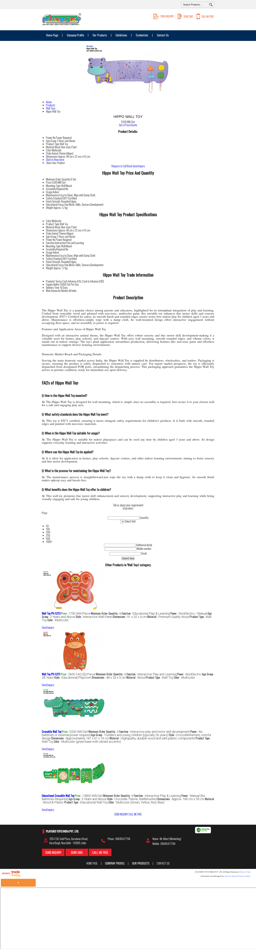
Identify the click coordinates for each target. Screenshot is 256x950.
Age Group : (129, 735)
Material (50, 227)
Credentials (142, 35)
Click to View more (55, 160)
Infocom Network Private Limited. (237, 876)
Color (48, 221)
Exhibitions (121, 35)
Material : (168, 617)
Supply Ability (52, 284)
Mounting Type (53, 186)
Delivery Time (52, 287)
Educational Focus (55, 204)
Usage (49, 192)
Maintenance (52, 195)
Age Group (51, 236)
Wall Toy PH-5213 (51, 613)
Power (49, 240)
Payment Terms (54, 281)
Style (48, 233)
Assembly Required (55, 189)
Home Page (52, 35)
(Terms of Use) (245, 872)
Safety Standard (54, 198)
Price (48, 182)
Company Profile (75, 35)
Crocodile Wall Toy (51, 731)
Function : (146, 613)
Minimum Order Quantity (58, 179)
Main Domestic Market (57, 291)
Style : (94, 617)
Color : (58, 620)
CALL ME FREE (135, 814)
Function (50, 243)
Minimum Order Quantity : (106, 613)
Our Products (100, 35)
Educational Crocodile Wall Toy (58, 796)
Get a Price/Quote (128, 125)
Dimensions (52, 230)
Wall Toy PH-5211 (51, 674)
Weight (49, 208)
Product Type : (159, 677)
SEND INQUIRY (121, 814)
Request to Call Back (121, 166)
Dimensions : (130, 617)
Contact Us (163, 35)
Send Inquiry (139, 166)
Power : (188, 613)
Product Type (52, 224)
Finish (49, 201)
